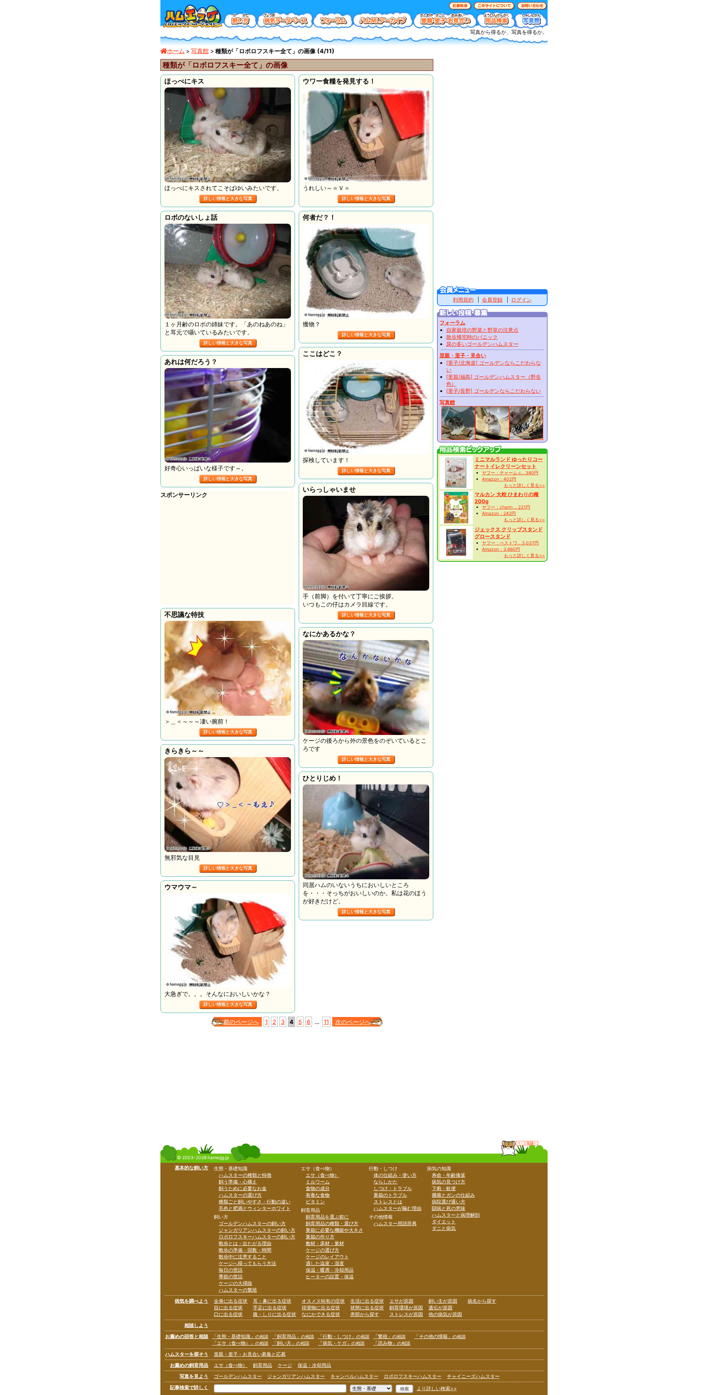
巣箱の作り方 (320, 1237)
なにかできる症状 (321, 1314)
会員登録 (492, 299)
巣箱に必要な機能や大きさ (334, 1230)
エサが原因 (401, 1301)
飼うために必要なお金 (243, 1188)
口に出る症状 (228, 1314)
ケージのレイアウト (327, 1257)
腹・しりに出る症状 (274, 1314)
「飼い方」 (290, 1343)
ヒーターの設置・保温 (330, 1276)
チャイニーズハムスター (473, 1376)
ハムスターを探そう (186, 1354)
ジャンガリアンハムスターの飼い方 (257, 1230)
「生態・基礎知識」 (240, 1336)
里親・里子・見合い (463, 355)
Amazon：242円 (499, 513)
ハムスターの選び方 (240, 1195)
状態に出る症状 (367, 1307)
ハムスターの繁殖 (238, 1290)
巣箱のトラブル (390, 1195)
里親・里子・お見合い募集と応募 (250, 1354)
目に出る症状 (228, 1307)
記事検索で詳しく (189, 1387)
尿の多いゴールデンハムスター (482, 344)
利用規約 (463, 299)
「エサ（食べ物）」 (240, 1343)
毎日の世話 (231, 1270)
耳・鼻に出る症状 (272, 1301)
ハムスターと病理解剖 (456, 1215)
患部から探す (364, 1314)
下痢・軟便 (444, 1188)
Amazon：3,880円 (501, 549)
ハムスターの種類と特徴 (245, 1175)
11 (326, 1021)
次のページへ (353, 1021)
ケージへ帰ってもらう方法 (247, 1263)
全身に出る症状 (230, 1301)
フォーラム (452, 322)
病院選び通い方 (448, 1202)
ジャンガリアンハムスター (296, 1376)
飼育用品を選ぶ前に (327, 1217)
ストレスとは (388, 1202)
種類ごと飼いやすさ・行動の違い (255, 1202)
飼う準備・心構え (238, 1182)
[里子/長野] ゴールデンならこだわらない (493, 391)
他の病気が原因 (445, 1314)
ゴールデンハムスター (238, 1376)
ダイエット (444, 1221)
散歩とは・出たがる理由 (245, 1243)
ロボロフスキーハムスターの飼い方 (257, 1237)
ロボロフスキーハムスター (412, 1376)
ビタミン (315, 1202)
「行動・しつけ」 (343, 1336)
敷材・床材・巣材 (325, 1243)
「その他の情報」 (440, 1336)
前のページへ (241, 1021)
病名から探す (482, 1301)
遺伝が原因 (440, 1307)
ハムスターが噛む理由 (397, 1208)
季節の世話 (231, 1276)
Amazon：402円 (499, 479)
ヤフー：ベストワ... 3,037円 (510, 543)
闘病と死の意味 (448, 1208)
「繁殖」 (389, 1336)
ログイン (521, 299)
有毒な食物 (318, 1195)
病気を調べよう (191, 1301)
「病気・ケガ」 (341, 1343)
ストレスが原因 (406, 1314)
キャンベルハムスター (354, 1376)
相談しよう (196, 1325)
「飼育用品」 (293, 1336)
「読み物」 (391, 1343)
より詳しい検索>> (437, 1388)
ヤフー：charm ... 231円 (506, 507)
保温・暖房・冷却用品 (330, 1270)
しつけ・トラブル (393, 1188)
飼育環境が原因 (406, 1307)
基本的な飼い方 (191, 1168)
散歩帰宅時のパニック (472, 337)
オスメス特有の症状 (323, 1301)
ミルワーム (318, 1182)
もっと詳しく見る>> (524, 485)
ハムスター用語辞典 (395, 1223)
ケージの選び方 (322, 1250)
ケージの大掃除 (235, 1283)
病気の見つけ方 (448, 1182)
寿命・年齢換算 (448, 1175)
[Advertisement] (227, 552)
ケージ (285, 1365)
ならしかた (386, 1182)
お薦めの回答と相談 (186, 1336)
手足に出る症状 (270, 1307)
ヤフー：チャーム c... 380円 (510, 472)
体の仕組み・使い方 (395, 1175)
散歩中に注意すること (243, 1257)
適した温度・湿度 (325, 1263)
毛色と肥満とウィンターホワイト (255, 1208)
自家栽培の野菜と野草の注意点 (482, 330)
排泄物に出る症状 (321, 1307)
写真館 (200, 51)
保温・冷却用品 (314, 1365)
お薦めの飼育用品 (189, 1365)
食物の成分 (318, 1188)
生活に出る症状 (367, 1301)
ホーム (176, 51)
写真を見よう (194, 1376)
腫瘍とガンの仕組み (453, 1195)
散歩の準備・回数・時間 (245, 1250)
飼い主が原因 (442, 1301)
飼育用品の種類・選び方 (332, 1223)
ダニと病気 (444, 1228)
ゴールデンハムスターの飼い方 (252, 1223)
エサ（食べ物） (322, 1175)
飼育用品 (262, 1365)
